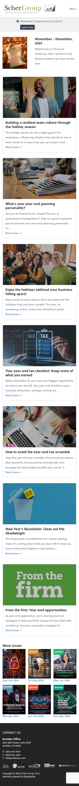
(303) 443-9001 (13, 751)
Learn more (27, 27)
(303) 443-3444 (13, 754)
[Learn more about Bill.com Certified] (49, 766)
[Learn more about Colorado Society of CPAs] (6, 766)
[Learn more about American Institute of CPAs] (19, 766)
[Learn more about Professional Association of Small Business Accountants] (35, 766)
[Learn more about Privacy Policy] (67, 766)
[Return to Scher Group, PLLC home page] (30, 9)
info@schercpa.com (16, 758)
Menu (73, 9)
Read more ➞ (39, 147)
